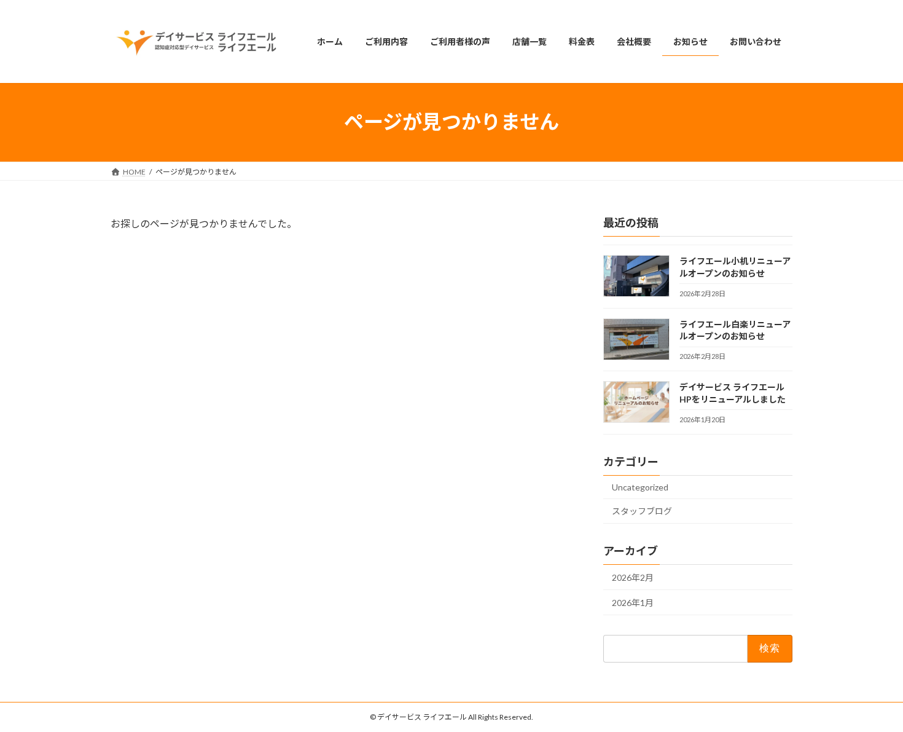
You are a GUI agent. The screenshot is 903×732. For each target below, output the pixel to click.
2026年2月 (633, 577)
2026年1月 (633, 602)
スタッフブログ (642, 511)
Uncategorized (640, 487)
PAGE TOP (868, 694)
